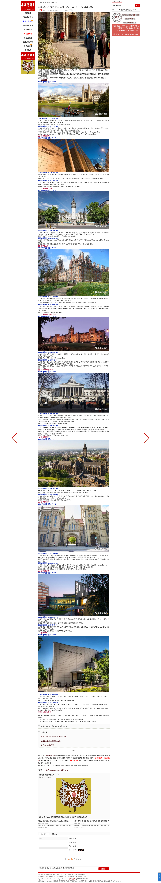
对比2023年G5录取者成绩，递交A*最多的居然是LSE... (55, 825)
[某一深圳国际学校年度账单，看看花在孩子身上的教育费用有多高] (15, 438)
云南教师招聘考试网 (94, 881)
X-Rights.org (48, 881)
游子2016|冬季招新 (47, 745)
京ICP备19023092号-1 (83, 879)
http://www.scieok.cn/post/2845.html (56, 770)
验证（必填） (73, 850)
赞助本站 (54, 834)
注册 (72, 859)
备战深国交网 (28, 6)
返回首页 (28, 13)
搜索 (137, 5)
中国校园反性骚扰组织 (60, 881)
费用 (46, 775)
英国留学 (41, 775)
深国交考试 (60, 876)
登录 (67, 859)
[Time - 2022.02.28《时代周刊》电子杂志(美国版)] (146, 438)
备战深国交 (79, 876)
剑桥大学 (44, 80)
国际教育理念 (28, 17)
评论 (71, 10)
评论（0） (44, 834)
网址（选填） (73, 846)
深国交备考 (41, 876)
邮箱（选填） (73, 842)
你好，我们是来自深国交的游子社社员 (53, 736)
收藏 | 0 (74, 750)
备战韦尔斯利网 (107, 881)
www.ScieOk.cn (49, 879)
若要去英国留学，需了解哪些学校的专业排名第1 (53, 821)
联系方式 (86, 876)
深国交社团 (28, 38)
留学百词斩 (71, 881)
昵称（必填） (73, 839)
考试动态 (28, 50)
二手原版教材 (28, 42)
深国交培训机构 (69, 876)
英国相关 (51, 2)
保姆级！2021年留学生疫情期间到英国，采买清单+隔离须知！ (91, 826)
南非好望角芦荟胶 (81, 881)
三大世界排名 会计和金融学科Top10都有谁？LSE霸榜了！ (91, 821)
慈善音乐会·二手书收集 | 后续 (50, 741)
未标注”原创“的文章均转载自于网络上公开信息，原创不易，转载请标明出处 (61, 874)
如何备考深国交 (50, 876)
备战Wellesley (117, 881)
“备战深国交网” (50, 755)
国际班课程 (28, 30)
